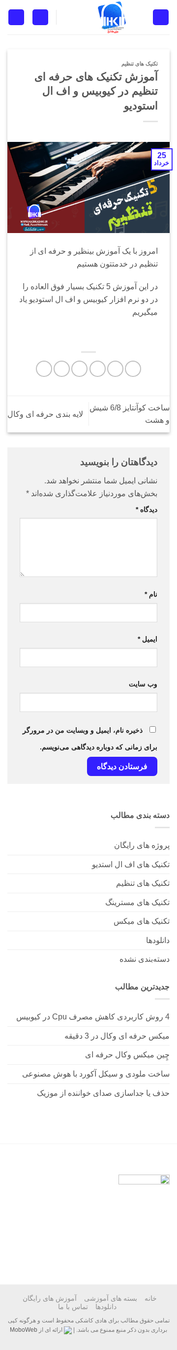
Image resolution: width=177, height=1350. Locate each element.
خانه (151, 1298)
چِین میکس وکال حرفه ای (127, 1054)
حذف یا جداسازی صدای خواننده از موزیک (103, 1093)
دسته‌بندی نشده (144, 959)
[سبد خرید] (16, 17)
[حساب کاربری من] (40, 17)
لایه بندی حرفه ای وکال (45, 414)
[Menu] (161, 17)
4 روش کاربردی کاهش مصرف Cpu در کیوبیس (93, 1016)
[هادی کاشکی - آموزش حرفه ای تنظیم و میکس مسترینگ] (112, 17)
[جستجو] (67, 17)
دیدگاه (146, 509)
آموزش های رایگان (50, 1298)
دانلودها (158, 940)
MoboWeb (23, 1329)
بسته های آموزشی (110, 1298)
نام (151, 594)
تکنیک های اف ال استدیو (131, 864)
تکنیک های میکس (142, 921)
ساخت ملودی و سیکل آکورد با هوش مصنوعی (96, 1074)
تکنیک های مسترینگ (137, 902)
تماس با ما (73, 1307)
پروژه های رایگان (142, 845)
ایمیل (147, 639)
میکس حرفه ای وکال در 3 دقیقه (117, 1036)
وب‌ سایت (143, 684)
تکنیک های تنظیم (143, 883)
